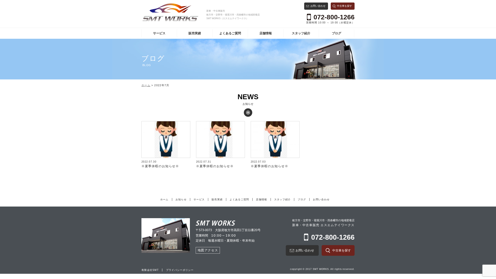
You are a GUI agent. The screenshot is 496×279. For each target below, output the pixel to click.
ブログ (336, 33)
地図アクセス (208, 250)
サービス (159, 33)
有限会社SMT (150, 270)
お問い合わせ (318, 5)
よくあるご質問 (230, 33)
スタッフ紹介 (301, 33)
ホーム (164, 199)
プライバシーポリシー (180, 270)
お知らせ (181, 199)
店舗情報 (265, 33)
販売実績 (195, 33)
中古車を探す (344, 5)
